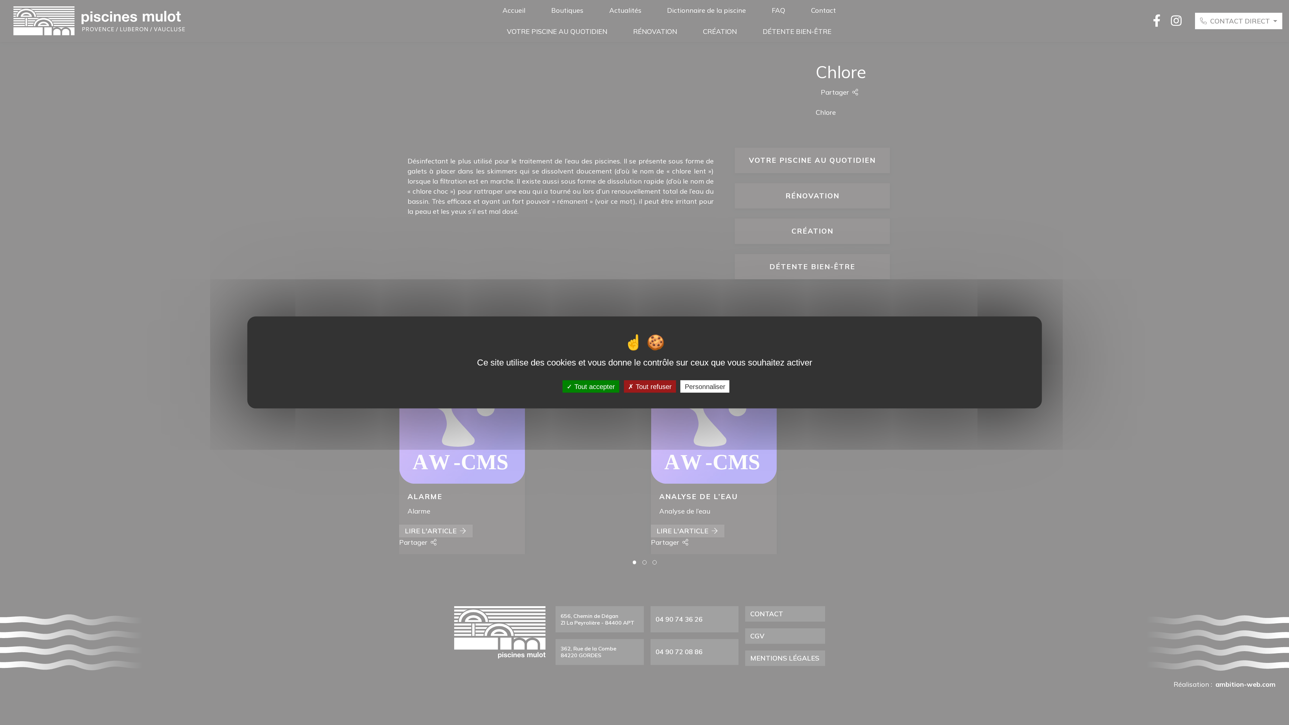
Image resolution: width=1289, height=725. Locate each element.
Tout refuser (653, 386)
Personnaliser (705, 386)
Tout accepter (593, 386)
